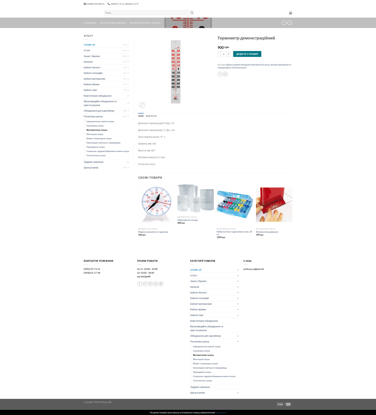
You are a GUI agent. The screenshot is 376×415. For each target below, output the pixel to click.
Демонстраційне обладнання (238, 64)
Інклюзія (88, 61)
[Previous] (138, 213)
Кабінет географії (93, 73)
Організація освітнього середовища (103, 142)
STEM (87, 50)
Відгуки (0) (151, 116)
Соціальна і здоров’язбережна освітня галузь (108, 151)
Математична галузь (145, 22)
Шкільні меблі (91, 167)
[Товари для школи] (91, 13)
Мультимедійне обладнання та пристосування (100, 103)
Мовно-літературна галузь (99, 138)
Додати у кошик (247, 53)
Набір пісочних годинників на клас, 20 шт (234, 233)
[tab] (141, 116)
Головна (90, 22)
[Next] (292, 213)
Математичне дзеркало (267, 232)
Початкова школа (113, 22)
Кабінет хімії (90, 90)
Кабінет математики (94, 78)
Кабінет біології (92, 67)
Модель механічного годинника (153, 232)
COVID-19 (89, 44)
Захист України (92, 56)
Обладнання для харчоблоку (99, 110)
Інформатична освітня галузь (100, 121)
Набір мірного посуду (187, 220)
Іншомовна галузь (95, 125)
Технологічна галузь (96, 155)
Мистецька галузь (95, 134)
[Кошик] (290, 13)
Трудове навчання (93, 161)
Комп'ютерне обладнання (97, 95)
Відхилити (220, 412)
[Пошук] (191, 12)
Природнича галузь (96, 147)
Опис (141, 116)
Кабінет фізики (91, 84)
